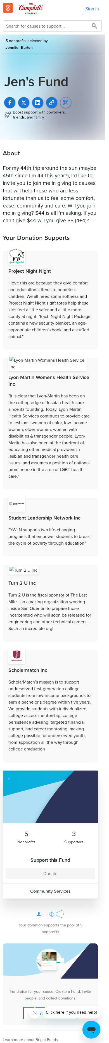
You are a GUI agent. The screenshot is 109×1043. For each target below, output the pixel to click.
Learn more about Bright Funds (30, 1039)
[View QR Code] (65, 102)
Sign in (92, 9)
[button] (51, 102)
